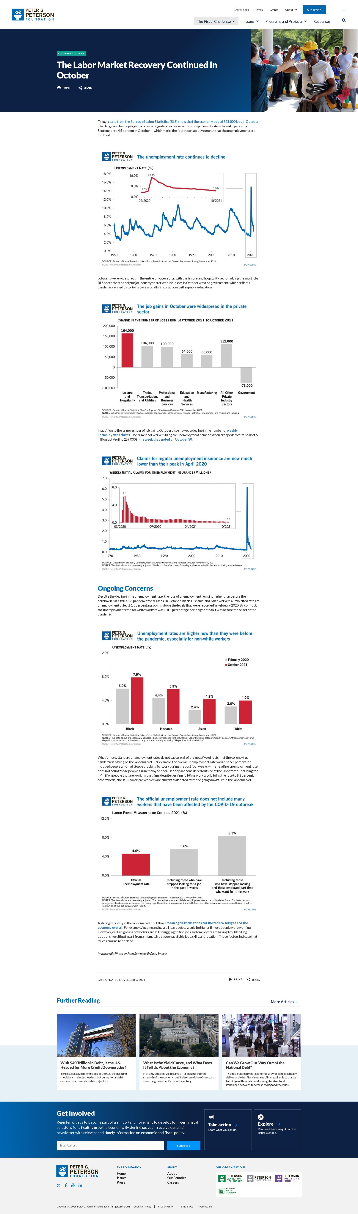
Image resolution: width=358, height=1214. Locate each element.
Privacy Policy (165, 1206)
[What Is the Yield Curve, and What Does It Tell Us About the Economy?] (179, 1035)
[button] (314, 9)
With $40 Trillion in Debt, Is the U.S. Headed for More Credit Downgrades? (93, 1064)
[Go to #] (63, 87)
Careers (173, 1182)
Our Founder (176, 1178)
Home (121, 1173)
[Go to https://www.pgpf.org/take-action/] (228, 1123)
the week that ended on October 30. (166, 439)
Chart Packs (241, 9)
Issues (249, 21)
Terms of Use (186, 1206)
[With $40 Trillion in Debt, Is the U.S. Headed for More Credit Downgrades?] (96, 1035)
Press (259, 9)
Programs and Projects (284, 21)
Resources (322, 21)
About (289, 9)
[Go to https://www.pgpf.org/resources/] (277, 1124)
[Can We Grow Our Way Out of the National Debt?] (261, 1035)
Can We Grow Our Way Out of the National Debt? (255, 1064)
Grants (274, 9)
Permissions (206, 1206)
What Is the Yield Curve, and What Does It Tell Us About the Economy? (177, 1064)
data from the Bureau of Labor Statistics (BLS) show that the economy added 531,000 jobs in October (184, 122)
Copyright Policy (142, 1206)
